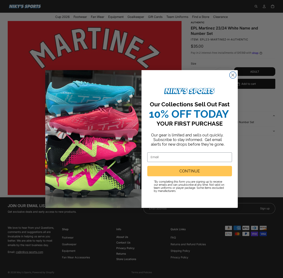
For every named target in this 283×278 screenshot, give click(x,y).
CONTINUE (189, 171)
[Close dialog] (232, 75)
